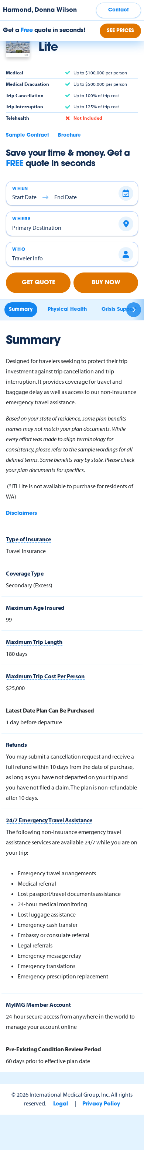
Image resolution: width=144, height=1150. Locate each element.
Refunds (16, 744)
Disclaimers (21, 513)
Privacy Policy (101, 1104)
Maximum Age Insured (35, 607)
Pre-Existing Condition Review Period (53, 1049)
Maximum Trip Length (34, 642)
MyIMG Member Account (38, 1004)
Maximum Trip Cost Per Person (45, 676)
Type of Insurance (28, 539)
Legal (60, 1104)
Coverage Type (25, 573)
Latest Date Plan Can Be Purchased (50, 710)
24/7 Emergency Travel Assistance (49, 820)
